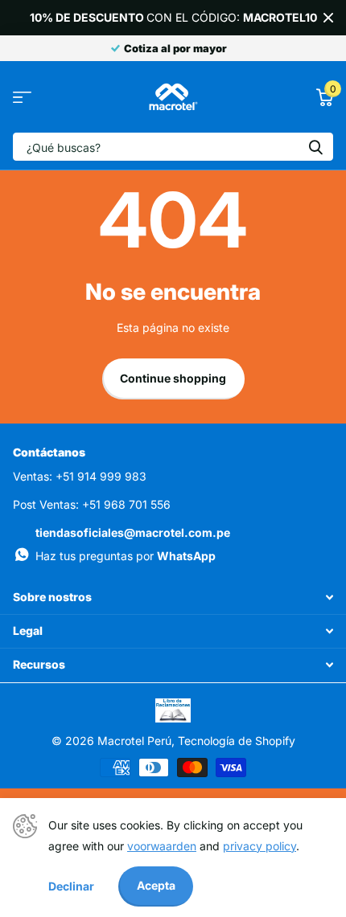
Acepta (156, 885)
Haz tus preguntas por (125, 556)
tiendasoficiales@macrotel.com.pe (132, 532)
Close (328, 17)
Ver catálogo (22, 97)
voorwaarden (161, 846)
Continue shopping (173, 378)
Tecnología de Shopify (236, 740)
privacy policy (259, 846)
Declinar (71, 886)
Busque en (315, 147)
